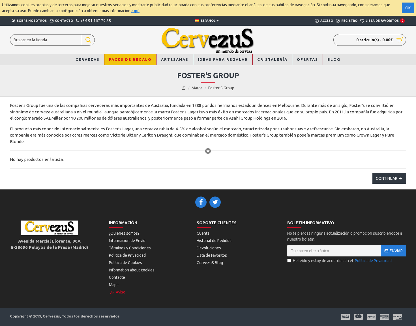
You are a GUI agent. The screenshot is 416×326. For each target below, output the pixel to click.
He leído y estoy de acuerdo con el (342, 260)
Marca (197, 88)
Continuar (386, 178)
